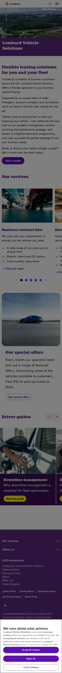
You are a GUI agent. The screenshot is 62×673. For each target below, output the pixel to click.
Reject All (31, 659)
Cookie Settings (31, 667)
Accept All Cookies (31, 650)
